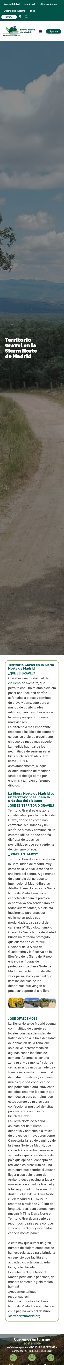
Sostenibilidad (12, 4)
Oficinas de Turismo (14, 10)
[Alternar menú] (40, 31)
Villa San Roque (48, 4)
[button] (26, 17)
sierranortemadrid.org (24, 1316)
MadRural (29, 4)
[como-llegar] (20, 16)
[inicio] (21, 31)
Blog (32, 10)
